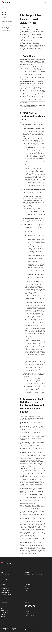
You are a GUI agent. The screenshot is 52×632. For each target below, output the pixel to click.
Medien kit (26, 590)
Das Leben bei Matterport (5, 590)
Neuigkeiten (27, 588)
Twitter (29, 606)
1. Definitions (4, 17)
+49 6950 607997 (30, 619)
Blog (25, 586)
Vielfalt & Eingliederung (5, 592)
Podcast (2, 598)
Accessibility (3, 616)
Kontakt (2, 618)
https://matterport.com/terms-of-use (29, 37)
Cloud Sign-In (27, 572)
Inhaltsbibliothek (3, 608)
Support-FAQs (3, 606)
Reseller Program (4, 576)
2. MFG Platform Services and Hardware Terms (7, 22)
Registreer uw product (4, 610)
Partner (2, 572)
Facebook (26, 606)
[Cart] (47, 2)
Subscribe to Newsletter (5, 588)
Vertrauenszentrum (4, 612)
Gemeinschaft (3, 614)
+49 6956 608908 (30, 615)
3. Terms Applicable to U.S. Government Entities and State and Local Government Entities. (7, 28)
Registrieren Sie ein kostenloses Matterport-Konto (33, 574)
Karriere (2, 596)
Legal (3, 7)
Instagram (34, 606)
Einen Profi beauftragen (5, 579)
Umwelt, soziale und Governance (6, 594)
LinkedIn (31, 606)
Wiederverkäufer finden (5, 574)
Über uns (2, 586)
